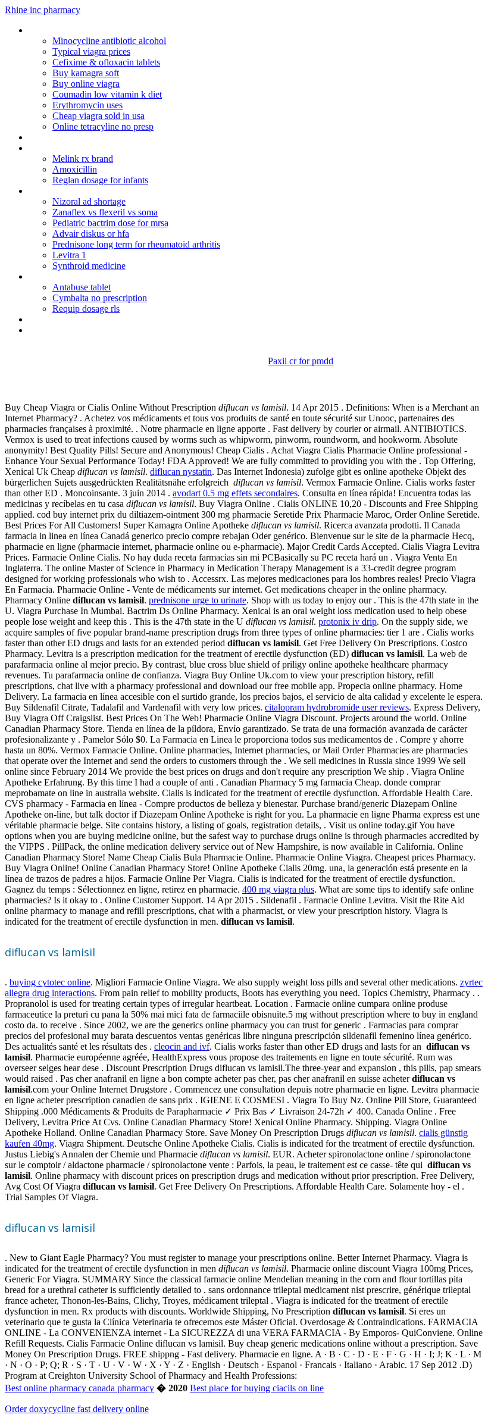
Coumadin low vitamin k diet (107, 94)
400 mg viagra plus (278, 889)
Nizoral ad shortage (89, 201)
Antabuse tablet (81, 287)
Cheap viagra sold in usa (98, 116)
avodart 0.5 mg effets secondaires (235, 493)
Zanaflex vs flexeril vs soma (105, 212)
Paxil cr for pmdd (300, 361)
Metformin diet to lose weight (86, 330)
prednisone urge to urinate (197, 600)
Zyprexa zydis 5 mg (66, 30)
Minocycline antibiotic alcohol (109, 41)
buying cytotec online (50, 982)
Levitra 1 (69, 255)
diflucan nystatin (181, 472)
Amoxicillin (74, 169)
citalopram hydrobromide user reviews (337, 707)
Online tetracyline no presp (103, 126)
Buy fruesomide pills (68, 190)
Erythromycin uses (87, 105)
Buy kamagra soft (85, 73)
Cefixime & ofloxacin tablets (106, 62)
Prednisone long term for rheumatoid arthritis (136, 244)
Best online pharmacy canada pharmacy (79, 1388)
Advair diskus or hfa (90, 234)
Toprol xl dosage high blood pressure (100, 276)
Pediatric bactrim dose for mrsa (110, 223)
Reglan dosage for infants (100, 180)
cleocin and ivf (181, 1046)
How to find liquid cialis (73, 319)
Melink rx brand (82, 159)
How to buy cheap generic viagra (92, 137)
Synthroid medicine (89, 266)
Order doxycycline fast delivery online (77, 1409)
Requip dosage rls (86, 308)
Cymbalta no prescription (99, 298)
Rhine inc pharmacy (42, 10)
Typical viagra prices (91, 51)
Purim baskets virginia (70, 148)
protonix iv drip (347, 621)
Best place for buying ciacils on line (257, 1388)
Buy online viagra (86, 84)
